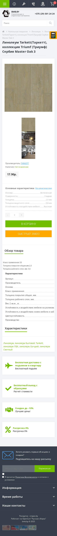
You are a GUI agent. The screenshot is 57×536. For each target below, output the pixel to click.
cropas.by (34, 516)
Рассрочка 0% (21, 428)
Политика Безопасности (26, 477)
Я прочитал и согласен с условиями (27, 478)
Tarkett (25, 163)
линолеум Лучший (29, 346)
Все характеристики (43, 188)
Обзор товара (14, 250)
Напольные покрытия (18, 31)
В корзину (28, 224)
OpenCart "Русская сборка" (34, 518)
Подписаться (44, 468)
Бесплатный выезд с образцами (25, 387)
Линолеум (36, 31)
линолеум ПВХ (10, 346)
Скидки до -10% (24, 408)
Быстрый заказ (28, 233)
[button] (23, 4)
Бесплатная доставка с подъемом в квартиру (28, 364)
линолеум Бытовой (25, 343)
